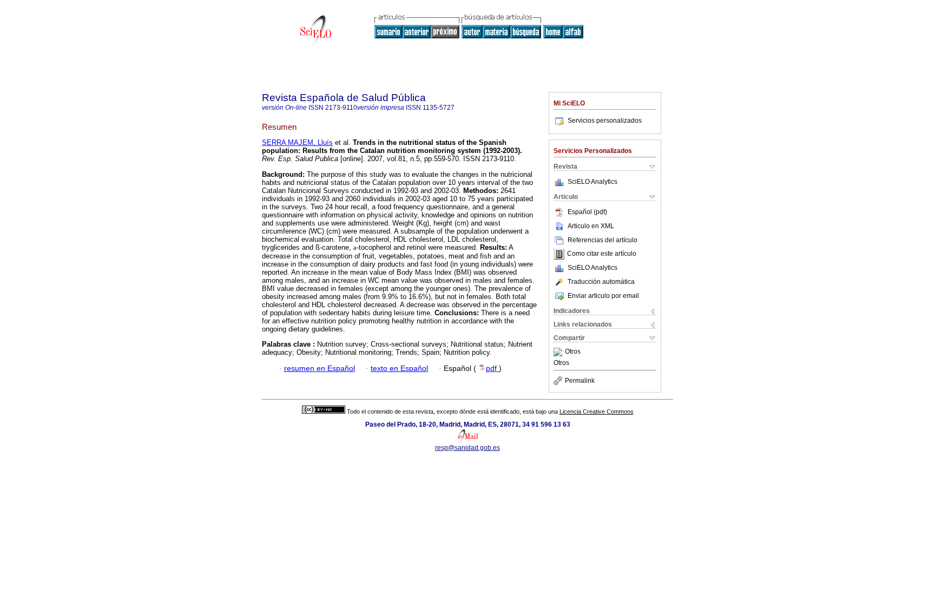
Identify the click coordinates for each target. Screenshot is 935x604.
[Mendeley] (559, 352)
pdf (492, 368)
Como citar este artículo (601, 254)
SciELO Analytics (592, 181)
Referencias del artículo (602, 240)
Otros (573, 352)
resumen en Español (319, 368)
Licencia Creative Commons (596, 411)
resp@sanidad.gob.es (467, 448)
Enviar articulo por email (603, 296)
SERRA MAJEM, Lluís (297, 142)
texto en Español (399, 368)
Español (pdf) (587, 212)
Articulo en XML (591, 226)
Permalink (580, 380)
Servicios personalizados (605, 120)
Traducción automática (601, 282)
